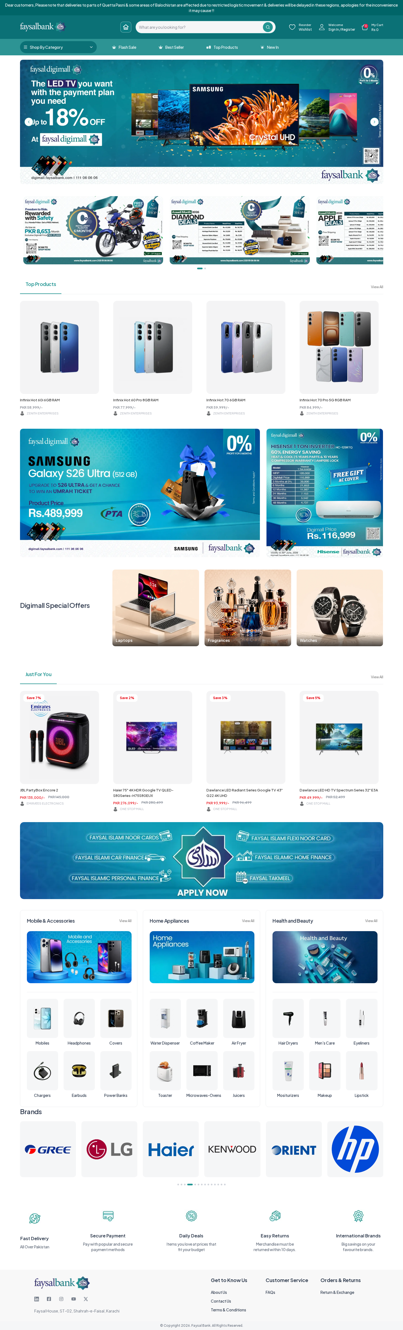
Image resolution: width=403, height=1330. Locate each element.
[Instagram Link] (61, 1299)
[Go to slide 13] (221, 1184)
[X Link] (86, 1299)
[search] (199, 27)
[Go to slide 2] (181, 1184)
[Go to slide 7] (202, 1184)
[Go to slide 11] (215, 1184)
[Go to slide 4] (188, 1184)
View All (377, 287)
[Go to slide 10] (211, 1184)
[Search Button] (268, 27)
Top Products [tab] (40, 284)
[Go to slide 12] (218, 1184)
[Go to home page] (125, 27)
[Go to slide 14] (225, 1184)
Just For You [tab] (38, 674)
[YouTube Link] (73, 1299)
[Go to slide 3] (185, 1184)
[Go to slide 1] (178, 1184)
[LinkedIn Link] (36, 1299)
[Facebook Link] (49, 1299)
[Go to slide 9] (208, 1184)
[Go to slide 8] (205, 1184)
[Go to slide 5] (191, 1184)
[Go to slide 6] (196, 1184)
